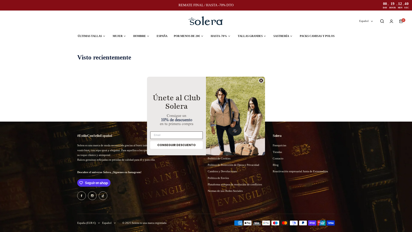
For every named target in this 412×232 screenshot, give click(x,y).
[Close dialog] (261, 80)
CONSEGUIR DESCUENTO (176, 145)
